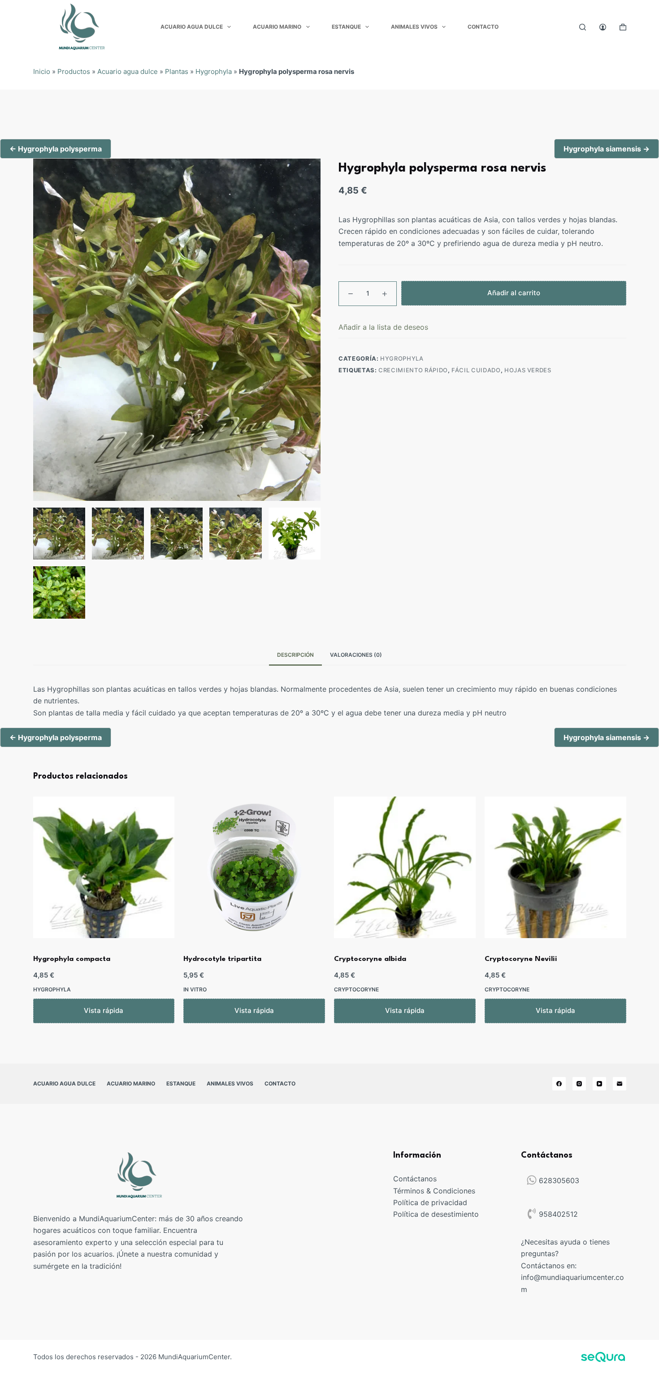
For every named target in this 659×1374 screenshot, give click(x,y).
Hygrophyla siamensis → (607, 148)
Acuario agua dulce (191, 26)
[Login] (602, 27)
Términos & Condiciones (434, 1190)
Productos (73, 71)
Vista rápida (103, 1010)
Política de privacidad (430, 1202)
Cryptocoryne (356, 989)
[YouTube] (599, 1083)
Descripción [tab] (295, 654)
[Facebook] (559, 1083)
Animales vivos (414, 26)
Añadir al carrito (513, 293)
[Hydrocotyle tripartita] (254, 867)
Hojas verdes (527, 370)
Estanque (346, 26)
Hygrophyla (213, 71)
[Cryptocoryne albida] (405, 867)
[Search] (582, 27)
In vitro (195, 989)
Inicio (41, 71)
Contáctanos (415, 1178)
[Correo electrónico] (619, 1083)
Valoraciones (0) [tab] (356, 654)
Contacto (483, 26)
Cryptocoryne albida (370, 959)
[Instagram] (579, 1083)
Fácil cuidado (475, 370)
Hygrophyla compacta (71, 959)
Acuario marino (277, 26)
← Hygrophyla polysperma (55, 148)
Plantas (176, 71)
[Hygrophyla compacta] (104, 867)
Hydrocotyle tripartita (222, 959)
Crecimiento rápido (413, 370)
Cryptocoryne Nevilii (521, 959)
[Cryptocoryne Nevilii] (555, 867)
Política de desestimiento (436, 1214)
